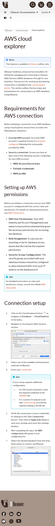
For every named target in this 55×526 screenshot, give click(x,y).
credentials (26, 369)
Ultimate (34, 64)
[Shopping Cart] (41, 5)
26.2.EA (45, 12)
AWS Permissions (16, 213)
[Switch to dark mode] (5, 18)
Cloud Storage (29, 402)
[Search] (32, 5)
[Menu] (49, 5)
